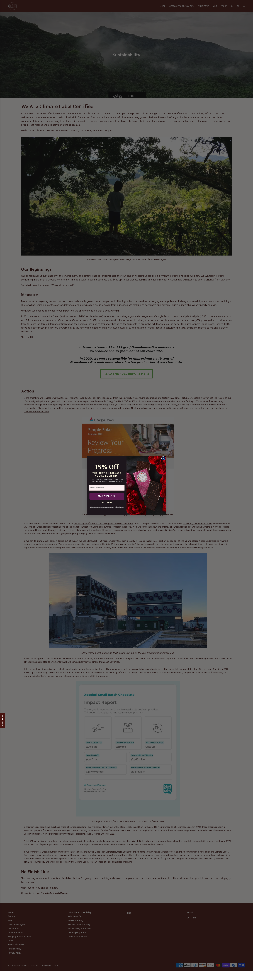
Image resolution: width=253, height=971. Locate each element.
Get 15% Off (107, 496)
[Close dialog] (163, 458)
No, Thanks (107, 502)
